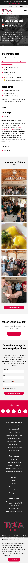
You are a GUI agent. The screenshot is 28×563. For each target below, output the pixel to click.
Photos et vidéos (14, 490)
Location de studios (14, 465)
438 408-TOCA (15, 508)
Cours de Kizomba (14, 438)
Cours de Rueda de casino (14, 447)
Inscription (9, 6)
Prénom (6, 369)
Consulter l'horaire (14, 3)
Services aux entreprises (14, 468)
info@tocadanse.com (15, 511)
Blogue (14, 481)
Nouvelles (14, 484)
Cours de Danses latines (14, 435)
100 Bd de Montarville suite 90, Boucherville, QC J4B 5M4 (15, 503)
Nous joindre (23, 6)
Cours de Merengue (14, 444)
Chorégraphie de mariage (14, 462)
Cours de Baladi (14, 429)
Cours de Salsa (14, 450)
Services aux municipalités (14, 472)
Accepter (14, 559)
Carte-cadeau (14, 459)
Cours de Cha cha (14, 432)
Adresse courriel (8, 382)
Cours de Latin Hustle (14, 441)
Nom (4, 375)
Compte (16, 6)
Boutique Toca (14, 493)
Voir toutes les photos (14, 307)
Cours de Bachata (14, 426)
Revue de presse (14, 487)
